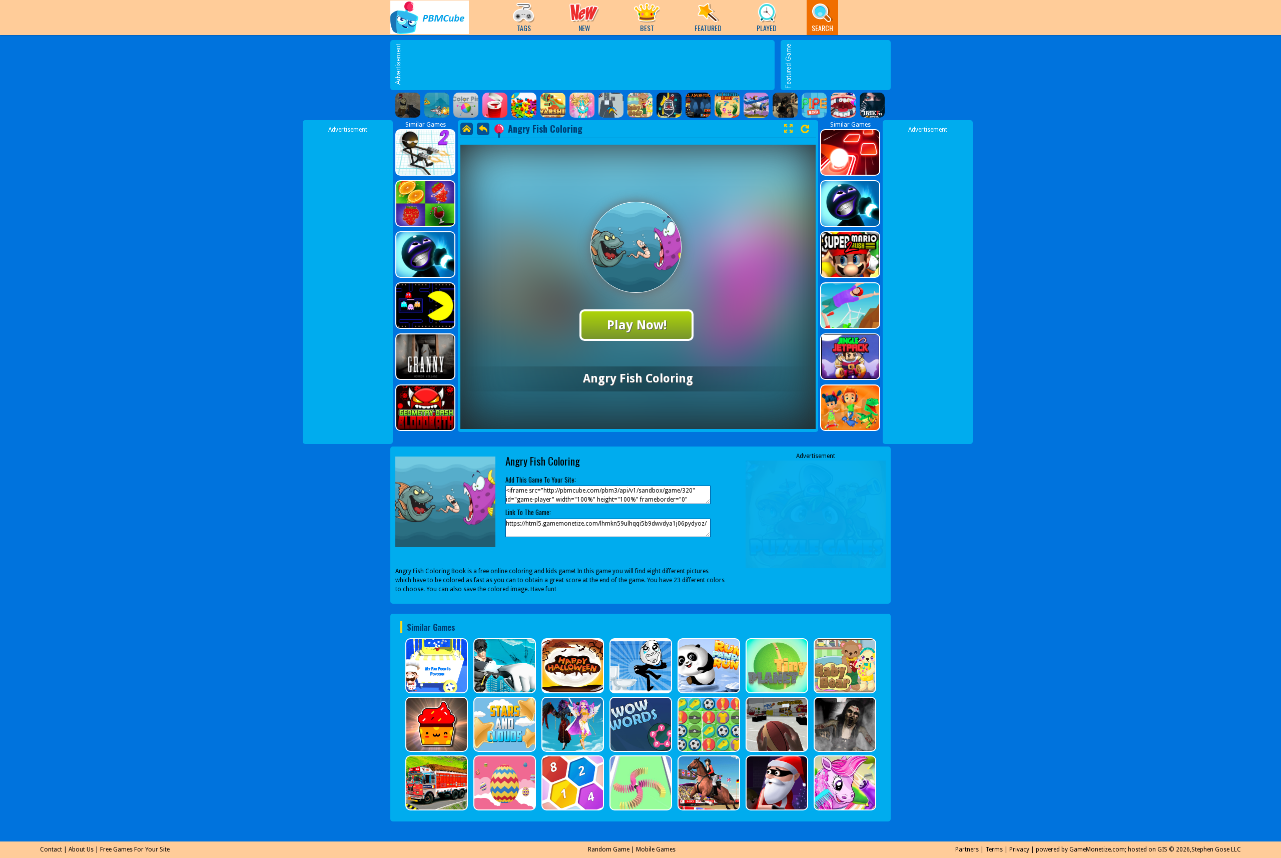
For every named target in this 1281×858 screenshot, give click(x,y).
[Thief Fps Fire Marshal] (872, 105)
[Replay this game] (805, 129)
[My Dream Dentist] (843, 105)
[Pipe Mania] (814, 105)
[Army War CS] (407, 105)
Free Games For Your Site (135, 849)
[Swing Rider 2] (610, 105)
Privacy (1019, 849)
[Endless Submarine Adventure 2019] (436, 105)
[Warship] (552, 105)
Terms (994, 849)
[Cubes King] (523, 105)
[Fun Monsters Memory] (727, 105)
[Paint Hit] (494, 105)
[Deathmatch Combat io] (785, 105)
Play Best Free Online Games (429, 17)
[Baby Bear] (640, 105)
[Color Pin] (465, 105)
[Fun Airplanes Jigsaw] (756, 105)
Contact (51, 849)
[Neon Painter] (669, 105)
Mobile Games (656, 849)
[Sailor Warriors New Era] (581, 105)
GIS (1162, 849)
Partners (967, 849)
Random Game (608, 849)
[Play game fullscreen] (788, 128)
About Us (81, 849)
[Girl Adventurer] (698, 105)
